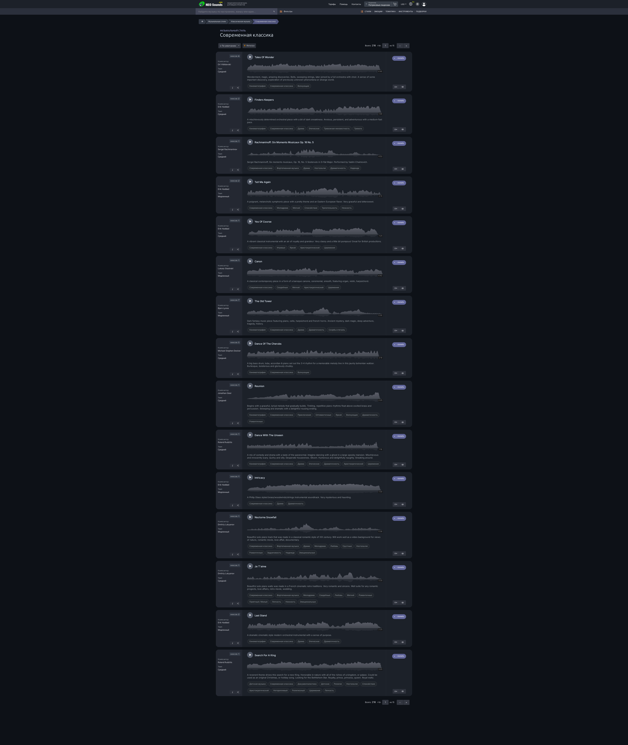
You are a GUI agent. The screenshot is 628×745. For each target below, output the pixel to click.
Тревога (358, 128)
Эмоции (378, 11)
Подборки (421, 11)
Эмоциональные (307, 552)
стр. (379, 45)
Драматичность (338, 168)
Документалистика (307, 684)
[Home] (202, 21)
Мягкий (296, 208)
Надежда (354, 168)
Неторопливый (280, 690)
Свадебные (282, 287)
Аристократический (310, 247)
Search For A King (265, 655)
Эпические (314, 128)
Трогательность (329, 208)
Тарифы (332, 4)
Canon (258, 261)
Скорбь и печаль (337, 330)
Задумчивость (274, 552)
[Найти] (274, 11)
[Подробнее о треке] (232, 88)
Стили (368, 11)
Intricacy (260, 477)
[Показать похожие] (402, 86)
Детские (325, 684)
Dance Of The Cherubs (268, 343)
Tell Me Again (263, 182)
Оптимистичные (323, 415)
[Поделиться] (237, 88)
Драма (301, 128)
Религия (338, 684)
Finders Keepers (264, 99)
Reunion (259, 386)
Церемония (329, 247)
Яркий (293, 247)
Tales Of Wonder (264, 57)
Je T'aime (260, 566)
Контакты (356, 4)
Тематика (390, 11)
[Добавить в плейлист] (395, 86)
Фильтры (250, 46)
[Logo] (211, 4)
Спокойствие (311, 208)
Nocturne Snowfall (265, 517)
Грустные (347, 546)
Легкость (276, 602)
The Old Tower (263, 301)
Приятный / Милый (258, 602)
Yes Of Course (263, 221)
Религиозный (298, 690)
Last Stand (261, 615)
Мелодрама (282, 208)
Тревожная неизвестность (337, 128)
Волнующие (303, 86)
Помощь (344, 4)
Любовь (334, 546)
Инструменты (406, 11)
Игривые (281, 247)
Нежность (347, 208)
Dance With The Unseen (269, 435)
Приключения (304, 415)
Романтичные (256, 421)
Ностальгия (320, 168)
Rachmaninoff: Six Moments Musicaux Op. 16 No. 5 (284, 142)
